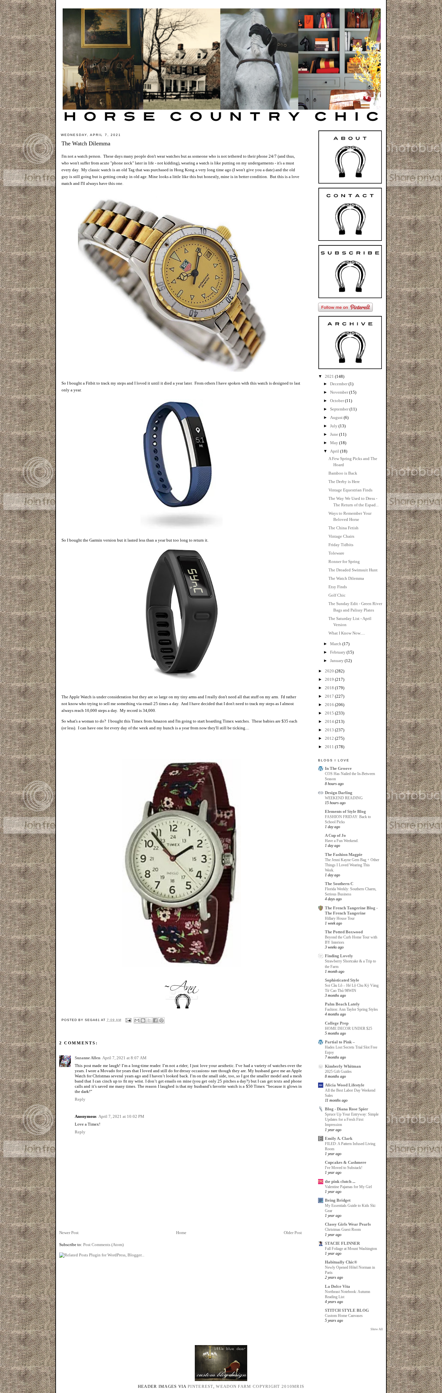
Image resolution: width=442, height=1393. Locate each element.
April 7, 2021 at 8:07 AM (124, 1057)
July (334, 425)
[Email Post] (128, 1020)
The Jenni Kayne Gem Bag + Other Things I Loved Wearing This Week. (352, 865)
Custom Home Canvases (344, 1315)
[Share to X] (149, 1020)
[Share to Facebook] (155, 1020)
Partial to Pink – (340, 1041)
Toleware (336, 553)
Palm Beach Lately (342, 1004)
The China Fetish (343, 527)
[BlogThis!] (143, 1020)
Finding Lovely (339, 955)
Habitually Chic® (341, 1262)
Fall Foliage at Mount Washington (351, 1248)
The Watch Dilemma (346, 578)
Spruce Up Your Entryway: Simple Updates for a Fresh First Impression (352, 1119)
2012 (330, 738)
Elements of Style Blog (345, 811)
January (337, 660)
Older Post (293, 1232)
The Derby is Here (344, 481)
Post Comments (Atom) (103, 1244)
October (337, 400)
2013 (330, 729)
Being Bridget (337, 1200)
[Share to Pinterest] (161, 1020)
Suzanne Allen (87, 1057)
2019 (330, 679)
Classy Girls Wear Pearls (348, 1224)
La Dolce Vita (337, 1286)
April (335, 451)
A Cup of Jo (335, 835)
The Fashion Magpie (343, 854)
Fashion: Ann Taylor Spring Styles (351, 1009)
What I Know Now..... (346, 633)
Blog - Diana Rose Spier (346, 1109)
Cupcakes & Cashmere (345, 1162)
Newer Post (69, 1232)
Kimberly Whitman (343, 1066)
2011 (330, 746)
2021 (330, 376)
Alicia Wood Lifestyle (344, 1085)
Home (181, 1232)
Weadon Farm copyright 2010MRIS (260, 1386)
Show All (376, 1329)
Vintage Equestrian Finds (350, 490)
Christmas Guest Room (343, 1229)
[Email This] (137, 1020)
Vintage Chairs (341, 536)
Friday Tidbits (340, 544)
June (334, 434)
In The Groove (338, 768)
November (339, 392)
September (339, 409)
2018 (330, 687)
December (339, 383)
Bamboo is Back (342, 473)
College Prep (336, 1023)
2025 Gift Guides (338, 1071)
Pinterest (200, 1386)
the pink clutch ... (340, 1181)
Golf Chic (337, 595)
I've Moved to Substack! (343, 1167)
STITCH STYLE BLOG (347, 1310)
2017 (330, 696)
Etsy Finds (337, 586)
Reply (80, 1099)
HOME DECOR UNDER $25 (348, 1028)
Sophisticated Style (342, 980)
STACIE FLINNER (342, 1243)
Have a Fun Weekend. (342, 840)
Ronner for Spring (344, 561)
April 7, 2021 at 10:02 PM (121, 1116)
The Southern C (339, 883)
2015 (330, 713)
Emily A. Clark (338, 1138)
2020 (330, 670)
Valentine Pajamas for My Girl (348, 1187)
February (338, 652)
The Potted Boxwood (344, 931)
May (334, 442)
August (337, 417)
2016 (330, 704)
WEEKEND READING (344, 798)
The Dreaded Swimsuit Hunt (353, 569)
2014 (330, 721)
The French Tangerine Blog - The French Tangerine (351, 910)
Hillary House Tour (340, 918)
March (336, 643)
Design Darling (338, 792)
